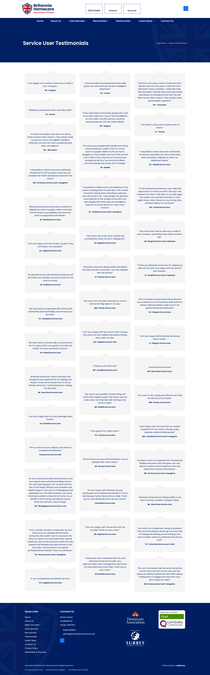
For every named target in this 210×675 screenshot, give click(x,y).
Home (40, 20)
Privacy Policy (31, 648)
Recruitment (100, 20)
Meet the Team (32, 625)
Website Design (167, 665)
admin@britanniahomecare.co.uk (79, 634)
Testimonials (123, 20)
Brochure (132, 8)
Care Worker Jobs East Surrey (78, 670)
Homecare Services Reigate (55, 670)
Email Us (113, 8)
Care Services (77, 20)
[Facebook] (185, 8)
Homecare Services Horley (34, 670)
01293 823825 (94, 8)
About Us (56, 20)
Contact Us (167, 20)
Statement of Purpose (35, 652)
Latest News (145, 20)
